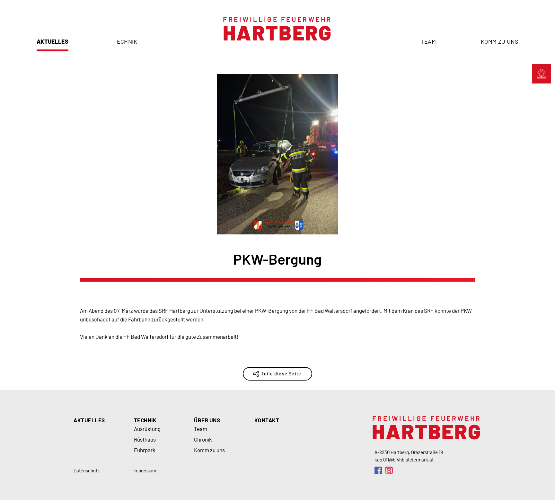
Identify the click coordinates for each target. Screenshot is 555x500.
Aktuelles (52, 41)
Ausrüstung (147, 428)
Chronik (203, 439)
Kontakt (266, 420)
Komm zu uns (499, 41)
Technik (125, 41)
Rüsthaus (145, 439)
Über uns (207, 420)
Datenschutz (87, 470)
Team (428, 41)
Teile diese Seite (281, 373)
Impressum (144, 470)
